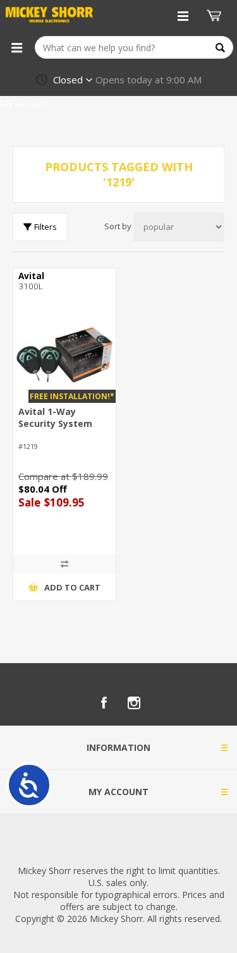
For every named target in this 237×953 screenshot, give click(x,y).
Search (220, 48)
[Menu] (16, 47)
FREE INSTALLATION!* (72, 396)
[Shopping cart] (215, 16)
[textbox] (134, 47)
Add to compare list (64, 563)
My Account (24, 103)
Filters (45, 226)
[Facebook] (104, 703)
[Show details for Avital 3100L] (64, 355)
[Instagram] (134, 703)
